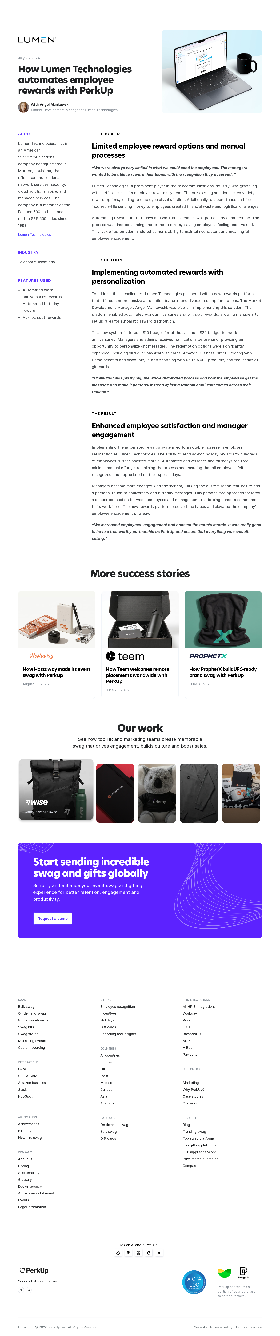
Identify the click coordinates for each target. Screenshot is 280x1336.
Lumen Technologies (34, 234)
